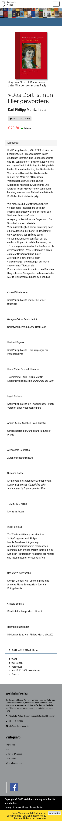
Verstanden (54, 813)
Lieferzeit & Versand (14, 754)
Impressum (10, 745)
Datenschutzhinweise (34, 818)
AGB (7, 749)
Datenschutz (11, 759)
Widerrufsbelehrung (14, 763)
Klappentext (13, 142)
